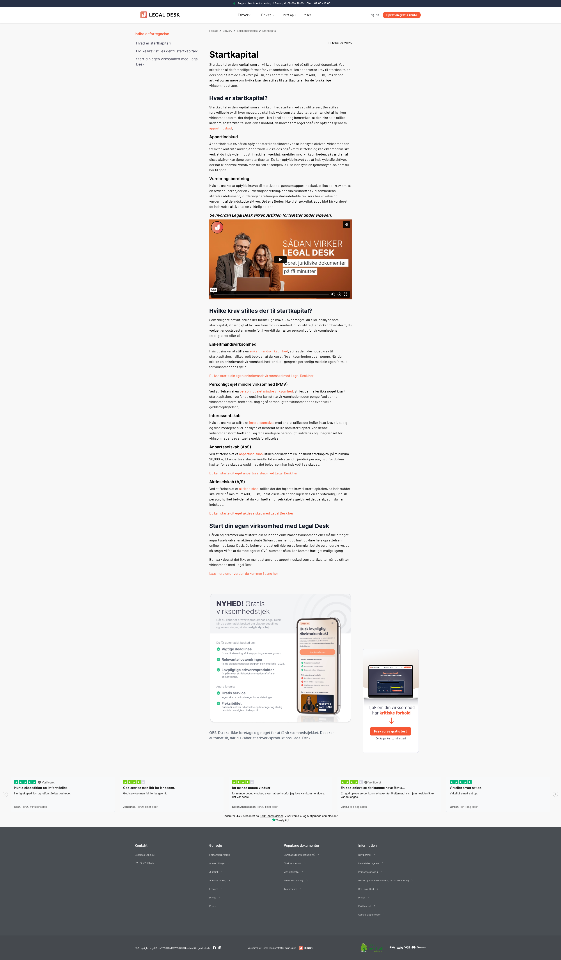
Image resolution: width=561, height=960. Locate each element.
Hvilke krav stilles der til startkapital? (166, 51)
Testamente (290, 888)
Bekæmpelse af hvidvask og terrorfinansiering (383, 880)
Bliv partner (364, 854)
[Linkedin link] (219, 948)
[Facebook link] (214, 948)
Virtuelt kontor (291, 871)
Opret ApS (289, 15)
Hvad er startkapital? (153, 43)
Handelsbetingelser (369, 863)
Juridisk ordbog (217, 880)
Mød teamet (364, 905)
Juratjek (213, 871)
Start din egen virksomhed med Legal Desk (167, 61)
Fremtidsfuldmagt (294, 880)
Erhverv (244, 15)
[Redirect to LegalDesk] (305, 948)
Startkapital (269, 30)
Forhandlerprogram (220, 854)
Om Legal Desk (366, 888)
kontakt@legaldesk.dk (197, 947)
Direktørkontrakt (293, 863)
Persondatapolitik (368, 871)
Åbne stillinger (217, 863)
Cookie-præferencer (369, 914)
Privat (266, 15)
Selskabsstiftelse (247, 30)
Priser (307, 15)
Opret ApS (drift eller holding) (299, 854)
